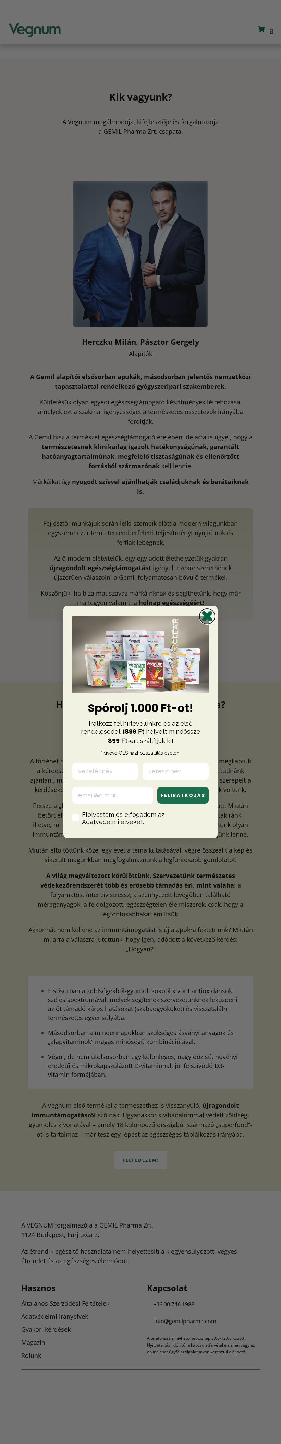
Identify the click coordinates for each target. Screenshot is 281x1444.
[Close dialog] (207, 616)
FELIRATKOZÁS (183, 795)
